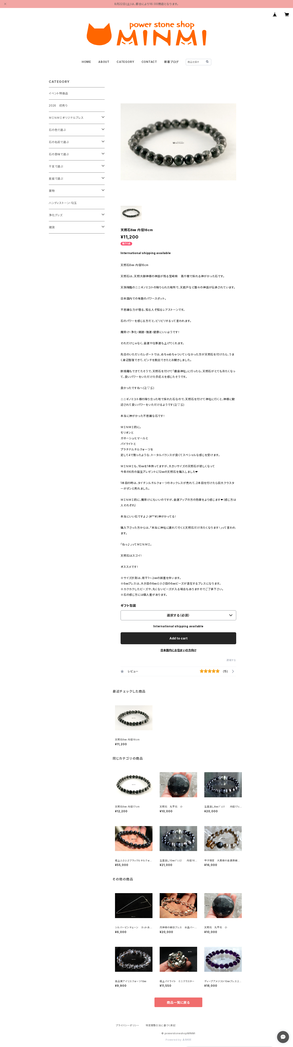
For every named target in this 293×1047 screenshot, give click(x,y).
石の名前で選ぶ (59, 142)
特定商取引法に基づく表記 (161, 1025)
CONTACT (149, 61)
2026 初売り (58, 105)
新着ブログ (171, 61)
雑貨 (52, 227)
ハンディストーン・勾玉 (63, 203)
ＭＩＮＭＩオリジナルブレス (66, 117)
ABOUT (103, 61)
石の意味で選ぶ (59, 154)
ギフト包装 (128, 606)
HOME (86, 61)
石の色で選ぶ (57, 130)
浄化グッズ (56, 215)
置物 (52, 190)
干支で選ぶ (56, 166)
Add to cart (178, 638)
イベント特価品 (58, 93)
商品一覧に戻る (178, 1002)
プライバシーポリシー (127, 1025)
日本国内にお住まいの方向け (178, 650)
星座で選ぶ (56, 178)
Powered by (174, 1039)
